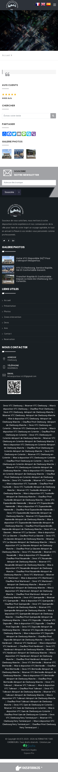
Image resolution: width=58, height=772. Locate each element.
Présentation (10, 306)
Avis (6, 328)
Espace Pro (29, 753)
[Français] (38, 4)
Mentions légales (29, 750)
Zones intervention (12, 317)
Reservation (9, 339)
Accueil (6, 55)
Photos (7, 311)
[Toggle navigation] (54, 5)
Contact (8, 334)
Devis (6, 322)
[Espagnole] (48, 4)
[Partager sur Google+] (13, 240)
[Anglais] (43, 4)
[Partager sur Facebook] (8, 240)
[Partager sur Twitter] (4, 240)
